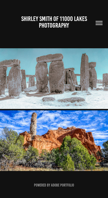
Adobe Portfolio (62, 185)
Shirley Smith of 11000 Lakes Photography (54, 22)
